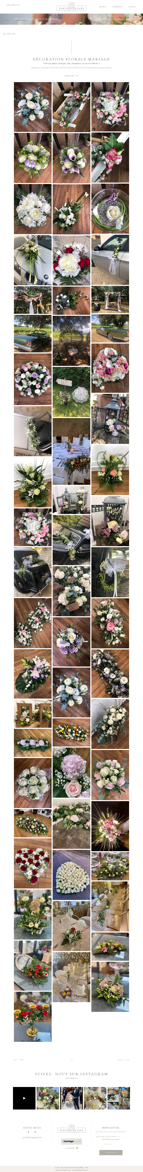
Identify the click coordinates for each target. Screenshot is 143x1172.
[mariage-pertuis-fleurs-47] (33, 823)
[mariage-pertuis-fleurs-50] (110, 866)
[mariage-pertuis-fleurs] (71, 107)
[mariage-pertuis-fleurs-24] (33, 482)
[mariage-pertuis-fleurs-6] (33, 209)
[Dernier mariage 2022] (48, 1098)
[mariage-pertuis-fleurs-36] (110, 673)
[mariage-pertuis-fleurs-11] (110, 299)
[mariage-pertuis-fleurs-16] (71, 341)
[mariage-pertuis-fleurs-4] (71, 158)
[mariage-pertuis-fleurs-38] (110, 724)
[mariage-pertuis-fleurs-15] (33, 333)
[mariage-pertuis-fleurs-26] (110, 521)
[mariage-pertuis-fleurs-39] (33, 714)
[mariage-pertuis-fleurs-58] (33, 1017)
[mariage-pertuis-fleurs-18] (33, 379)
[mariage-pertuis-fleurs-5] (110, 209)
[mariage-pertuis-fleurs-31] (71, 591)
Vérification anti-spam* (110, 1139)
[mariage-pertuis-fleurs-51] (110, 906)
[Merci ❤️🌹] (71, 1098)
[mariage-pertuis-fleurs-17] (110, 368)
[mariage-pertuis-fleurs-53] (71, 926)
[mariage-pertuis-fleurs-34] (71, 642)
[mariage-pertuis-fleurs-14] (110, 328)
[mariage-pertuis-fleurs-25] (71, 500)
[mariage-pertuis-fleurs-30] (110, 572)
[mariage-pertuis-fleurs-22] (71, 451)
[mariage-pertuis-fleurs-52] (33, 914)
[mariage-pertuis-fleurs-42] (71, 773)
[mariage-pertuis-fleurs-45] (71, 824)
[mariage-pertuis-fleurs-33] (110, 623)
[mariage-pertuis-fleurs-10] (71, 260)
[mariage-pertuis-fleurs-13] (71, 301)
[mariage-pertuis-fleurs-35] (33, 674)
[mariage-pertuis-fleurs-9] (33, 260)
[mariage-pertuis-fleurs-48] (33, 863)
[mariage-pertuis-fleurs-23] (110, 470)
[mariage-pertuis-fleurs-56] (71, 977)
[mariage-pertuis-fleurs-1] (110, 106)
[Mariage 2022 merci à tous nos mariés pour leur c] (95, 1098)
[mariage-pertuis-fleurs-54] (110, 947)
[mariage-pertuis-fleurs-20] (110, 419)
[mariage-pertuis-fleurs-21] (33, 431)
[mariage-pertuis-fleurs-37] (33, 107)
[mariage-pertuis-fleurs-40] (71, 732)
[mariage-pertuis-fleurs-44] (33, 783)
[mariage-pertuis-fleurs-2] (110, 157)
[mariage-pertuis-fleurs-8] (110, 260)
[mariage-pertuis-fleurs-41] (33, 743)
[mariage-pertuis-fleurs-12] (33, 300)
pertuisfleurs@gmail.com (32, 1137)
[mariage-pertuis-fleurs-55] (33, 966)
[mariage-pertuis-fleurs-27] (33, 527)
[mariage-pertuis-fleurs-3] (33, 158)
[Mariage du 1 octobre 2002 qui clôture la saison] (24, 1098)
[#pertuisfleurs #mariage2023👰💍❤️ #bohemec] (119, 1098)
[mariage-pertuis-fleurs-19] (71, 392)
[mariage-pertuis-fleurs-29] (33, 572)
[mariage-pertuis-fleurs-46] (110, 826)
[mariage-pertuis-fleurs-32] (33, 623)
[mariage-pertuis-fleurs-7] (71, 209)
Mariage (107, 19)
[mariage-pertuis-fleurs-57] (110, 987)
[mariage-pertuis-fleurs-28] (71, 540)
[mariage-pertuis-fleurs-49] (71, 875)
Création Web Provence (80, 1170)
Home (101, 19)
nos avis (71, 1148)
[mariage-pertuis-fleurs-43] (110, 775)
